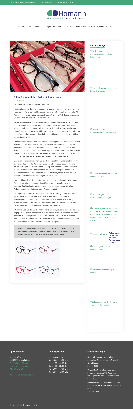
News (37, 27)
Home (21, 27)
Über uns (29, 27)
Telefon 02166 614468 (19, 363)
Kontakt (111, 27)
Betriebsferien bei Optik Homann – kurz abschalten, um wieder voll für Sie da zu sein (104, 386)
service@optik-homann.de (64, 2)
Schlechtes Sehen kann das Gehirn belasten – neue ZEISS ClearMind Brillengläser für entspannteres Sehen (103, 373)
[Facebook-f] (120, 2)
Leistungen (46, 27)
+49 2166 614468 (46, 2)
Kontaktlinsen (82, 27)
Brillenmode (101, 27)
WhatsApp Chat (16, 369)
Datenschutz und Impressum (22, 375)
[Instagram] (122, 2)
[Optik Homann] (66, 14)
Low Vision (69, 27)
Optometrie (58, 27)
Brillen (92, 27)
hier (28, 234)
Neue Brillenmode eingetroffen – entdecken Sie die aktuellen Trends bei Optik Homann (103, 360)
